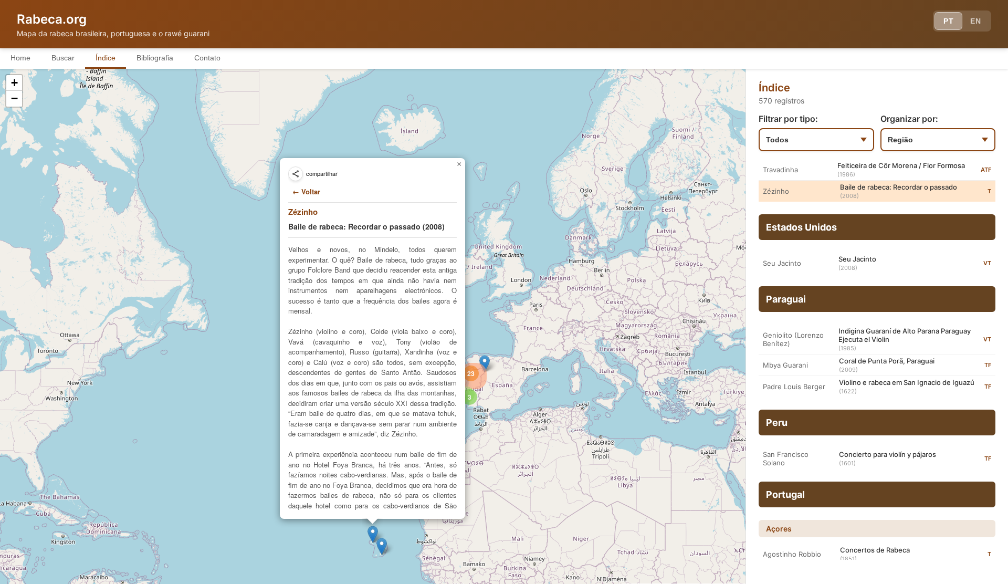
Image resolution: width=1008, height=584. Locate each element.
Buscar (63, 58)
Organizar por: (909, 118)
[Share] (295, 173)
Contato (207, 58)
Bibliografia (154, 58)
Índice (106, 58)
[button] (381, 546)
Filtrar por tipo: (788, 118)
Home (20, 58)
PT (948, 21)
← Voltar (306, 191)
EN (975, 21)
